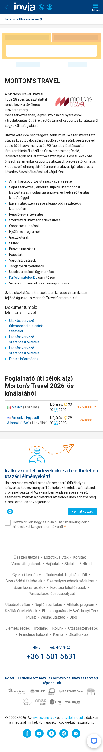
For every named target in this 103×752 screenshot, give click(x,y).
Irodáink (41, 628)
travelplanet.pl (72, 717)
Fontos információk (23, 359)
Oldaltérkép (78, 634)
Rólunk (58, 628)
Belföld (85, 563)
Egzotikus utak (56, 557)
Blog (73, 617)
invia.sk (50, 717)
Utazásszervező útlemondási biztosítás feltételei (26, 326)
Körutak (80, 557)
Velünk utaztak (53, 617)
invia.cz (38, 717)
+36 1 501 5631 (51, 656)
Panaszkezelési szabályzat (51, 593)
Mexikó (17, 407)
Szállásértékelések (21, 611)
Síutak (70, 563)
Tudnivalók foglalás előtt (67, 574)
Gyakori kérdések (27, 574)
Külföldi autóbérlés (23, 277)
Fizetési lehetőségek (68, 587)
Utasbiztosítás (18, 604)
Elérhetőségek (18, 628)
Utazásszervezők (31, 19)
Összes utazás (27, 557)
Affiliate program (81, 604)
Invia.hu (10, 19)
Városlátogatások (26, 563)
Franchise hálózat (34, 634)
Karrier (59, 634)
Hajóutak (53, 563)
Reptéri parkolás (48, 604)
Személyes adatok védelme (71, 581)
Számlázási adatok (30, 587)
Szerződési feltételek (24, 581)
